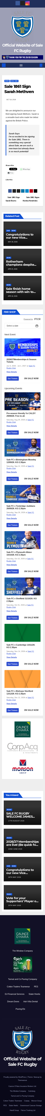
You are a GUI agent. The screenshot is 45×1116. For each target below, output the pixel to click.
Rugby (9, 809)
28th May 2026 (14, 877)
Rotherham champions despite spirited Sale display (20, 265)
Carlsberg (31, 1091)
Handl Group (14, 1110)
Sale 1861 (14, 81)
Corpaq (26, 1101)
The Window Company (22, 951)
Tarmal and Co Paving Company (22, 979)
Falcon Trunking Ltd (28, 1110)
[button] (37, 65)
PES (36, 987)
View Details (11, 372)
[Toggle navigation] (21, 65)
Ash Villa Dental (30, 1001)
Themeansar (22, 1080)
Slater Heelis (34, 994)
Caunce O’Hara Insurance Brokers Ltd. (22, 1086)
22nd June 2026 (15, 849)
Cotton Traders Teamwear (18, 987)
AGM (8, 230)
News (7, 81)
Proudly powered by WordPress (15, 1077)
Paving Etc (20, 1009)
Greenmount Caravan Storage (31, 1105)
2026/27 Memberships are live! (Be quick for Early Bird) (22, 845)
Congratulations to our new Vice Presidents (19, 237)
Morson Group (36, 1101)
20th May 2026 (14, 905)
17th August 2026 (16, 821)
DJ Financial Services (14, 994)
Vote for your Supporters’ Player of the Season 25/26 (21, 901)
